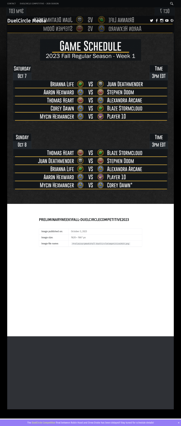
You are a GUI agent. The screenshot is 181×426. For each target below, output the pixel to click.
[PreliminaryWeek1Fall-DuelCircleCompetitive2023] (90, 35)
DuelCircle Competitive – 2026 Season (39, 3)
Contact (11, 3)
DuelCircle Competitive (43, 422)
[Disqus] (90, 299)
